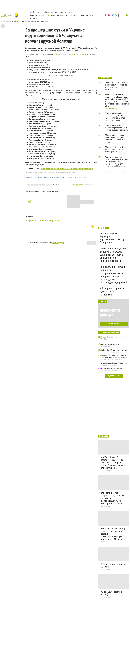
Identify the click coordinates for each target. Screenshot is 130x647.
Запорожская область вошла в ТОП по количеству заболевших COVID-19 (67, 169)
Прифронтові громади (110, 312)
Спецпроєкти (33, 15)
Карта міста (60, 15)
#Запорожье (79, 177)
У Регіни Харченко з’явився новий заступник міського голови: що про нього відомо (116, 86)
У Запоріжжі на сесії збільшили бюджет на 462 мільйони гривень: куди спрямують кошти (115, 116)
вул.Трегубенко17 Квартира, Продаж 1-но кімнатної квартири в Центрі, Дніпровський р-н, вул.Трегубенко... (113, 462)
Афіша (74, 12)
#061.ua (86, 177)
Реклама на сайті (44, 15)
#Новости (63, 177)
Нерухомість (89, 15)
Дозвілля (62, 12)
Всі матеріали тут (113, 324)
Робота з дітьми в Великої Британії (113, 565)
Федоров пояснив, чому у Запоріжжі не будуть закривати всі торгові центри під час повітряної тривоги (114, 254)
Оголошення (33, 18)
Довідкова (68, 15)
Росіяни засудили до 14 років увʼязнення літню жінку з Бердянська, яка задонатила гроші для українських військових (117, 161)
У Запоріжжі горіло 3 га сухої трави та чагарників (113, 291)
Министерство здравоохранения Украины (71, 54)
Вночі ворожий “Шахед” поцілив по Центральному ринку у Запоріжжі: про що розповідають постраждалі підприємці (113, 274)
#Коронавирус (29, 177)
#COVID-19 (70, 177)
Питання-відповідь (78, 15)
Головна (3, 21)
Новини (35, 12)
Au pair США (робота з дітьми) (111, 593)
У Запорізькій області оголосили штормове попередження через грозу (116, 149)
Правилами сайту (58, 242)
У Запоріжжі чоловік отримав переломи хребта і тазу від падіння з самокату (116, 127)
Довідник (48, 12)
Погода (53, 15)
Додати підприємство (113, 376)
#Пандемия (55, 177)
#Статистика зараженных (43, 177)
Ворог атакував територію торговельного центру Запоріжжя (112, 238)
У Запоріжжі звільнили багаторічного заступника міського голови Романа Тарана (115, 138)
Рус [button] (116, 15)
